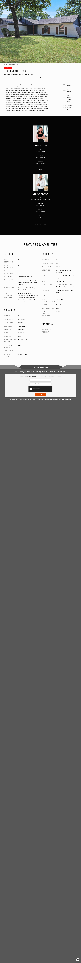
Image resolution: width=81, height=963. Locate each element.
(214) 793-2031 (40, 157)
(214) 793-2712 (40, 205)
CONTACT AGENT (40, 225)
